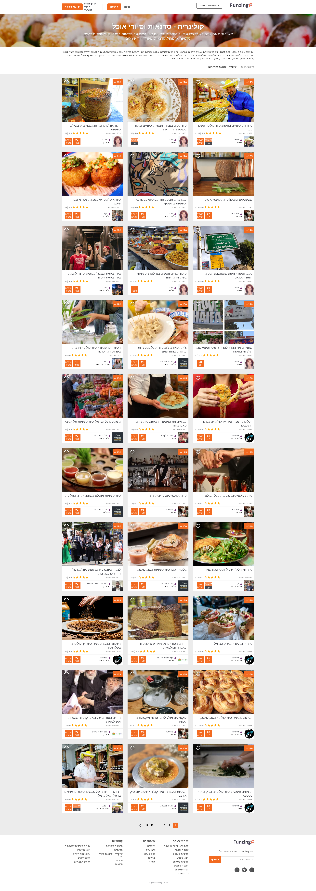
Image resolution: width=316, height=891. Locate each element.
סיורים (119, 860)
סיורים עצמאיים (82, 861)
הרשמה (114, 6)
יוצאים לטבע (83, 850)
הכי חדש (118, 850)
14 (146, 825)
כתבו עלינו (150, 850)
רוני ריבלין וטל (167, 435)
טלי (105, 361)
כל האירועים (84, 857)
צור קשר (152, 857)
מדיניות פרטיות (180, 861)
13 (152, 825)
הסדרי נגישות (181, 869)
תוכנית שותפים (180, 865)
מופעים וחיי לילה (81, 854)
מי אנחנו (151, 846)
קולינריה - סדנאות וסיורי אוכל (111, 855)
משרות (152, 861)
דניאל (236, 139)
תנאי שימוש (182, 857)
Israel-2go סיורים (165, 657)
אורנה (170, 139)
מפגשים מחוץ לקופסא (97, 583)
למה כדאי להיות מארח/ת (176, 846)
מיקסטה (235, 213)
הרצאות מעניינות (114, 846)
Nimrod (235, 435)
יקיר (105, 213)
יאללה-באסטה (166, 361)
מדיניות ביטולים (180, 854)
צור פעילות (71, 6)
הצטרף (215, 859)
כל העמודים (182, 873)
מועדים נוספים (200, 141)
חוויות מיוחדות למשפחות (77, 846)
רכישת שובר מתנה (209, 5)
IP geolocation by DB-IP (158, 883)
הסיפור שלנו (150, 854)
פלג (105, 287)
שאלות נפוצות (181, 850)
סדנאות (119, 864)
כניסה (127, 6)
